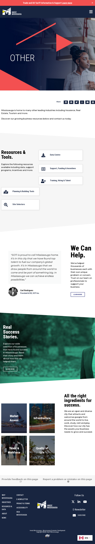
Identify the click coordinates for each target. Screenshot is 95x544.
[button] (66, 102)
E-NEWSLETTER (22, 499)
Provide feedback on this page (20, 479)
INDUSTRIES (6, 502)
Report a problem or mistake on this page (67, 479)
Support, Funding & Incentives (63, 168)
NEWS (4, 518)
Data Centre (55, 155)
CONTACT (20, 495)
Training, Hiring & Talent (60, 180)
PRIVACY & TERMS (23, 503)
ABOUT (4, 514)
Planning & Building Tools (23, 191)
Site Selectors (18, 204)
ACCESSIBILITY (22, 508)
